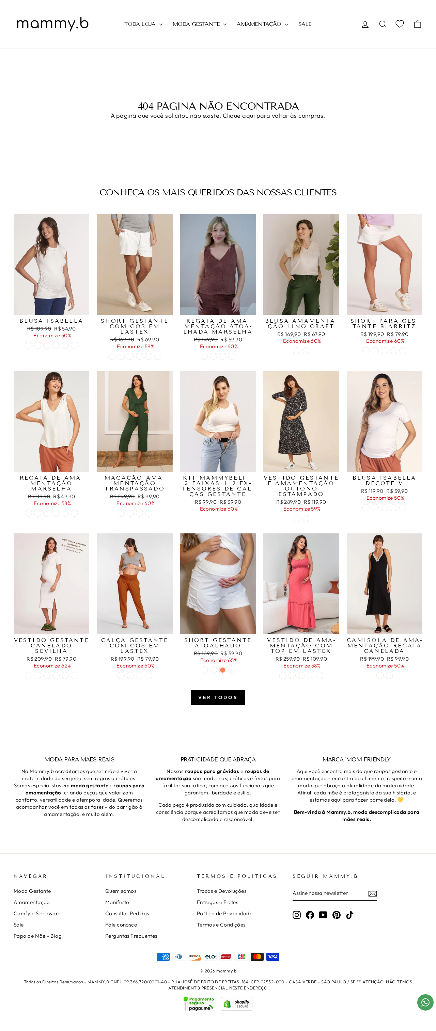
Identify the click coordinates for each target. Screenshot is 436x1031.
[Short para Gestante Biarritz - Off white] (366, 351)
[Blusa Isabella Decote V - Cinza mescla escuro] (403, 507)
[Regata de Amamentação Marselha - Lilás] (74, 513)
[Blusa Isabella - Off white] (28, 345)
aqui (248, 115)
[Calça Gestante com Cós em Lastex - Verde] (148, 675)
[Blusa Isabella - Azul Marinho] (65, 345)
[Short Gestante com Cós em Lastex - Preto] (130, 356)
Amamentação (32, 902)
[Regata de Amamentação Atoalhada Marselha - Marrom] (204, 356)
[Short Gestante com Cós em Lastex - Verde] (148, 356)
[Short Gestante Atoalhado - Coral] (222, 670)
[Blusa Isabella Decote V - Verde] (393, 507)
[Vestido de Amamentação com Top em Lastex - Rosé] (283, 675)
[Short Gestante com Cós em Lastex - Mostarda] (139, 356)
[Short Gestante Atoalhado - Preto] (232, 670)
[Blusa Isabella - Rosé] (56, 345)
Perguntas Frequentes (131, 936)
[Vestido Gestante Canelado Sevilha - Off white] (28, 675)
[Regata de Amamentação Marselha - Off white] (28, 513)
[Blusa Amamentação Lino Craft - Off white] (296, 351)
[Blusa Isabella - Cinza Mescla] (47, 345)
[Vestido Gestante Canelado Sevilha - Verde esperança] (56, 675)
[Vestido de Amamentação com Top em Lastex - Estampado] (310, 675)
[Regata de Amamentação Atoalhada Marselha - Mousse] (222, 356)
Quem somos (121, 891)
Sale (19, 924)
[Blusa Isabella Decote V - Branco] (366, 507)
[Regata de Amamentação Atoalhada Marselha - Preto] (232, 356)
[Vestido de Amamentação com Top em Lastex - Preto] (301, 675)
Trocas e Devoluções (222, 891)
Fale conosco (121, 924)
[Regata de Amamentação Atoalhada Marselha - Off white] (213, 356)
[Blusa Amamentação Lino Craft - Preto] (305, 351)
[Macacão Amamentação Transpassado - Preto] (130, 513)
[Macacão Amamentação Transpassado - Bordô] (139, 513)
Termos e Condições (221, 924)
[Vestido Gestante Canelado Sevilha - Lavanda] (65, 675)
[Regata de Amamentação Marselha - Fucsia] (37, 513)
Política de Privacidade (224, 913)
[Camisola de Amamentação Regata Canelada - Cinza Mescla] (389, 675)
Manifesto (117, 902)
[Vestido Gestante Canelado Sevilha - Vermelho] (74, 675)
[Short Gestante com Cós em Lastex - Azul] (121, 356)
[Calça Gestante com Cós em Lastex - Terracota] (121, 675)
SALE (305, 24)
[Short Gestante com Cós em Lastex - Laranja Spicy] (158, 356)
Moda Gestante (32, 891)
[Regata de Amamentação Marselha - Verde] (56, 513)
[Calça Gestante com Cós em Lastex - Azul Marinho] (139, 675)
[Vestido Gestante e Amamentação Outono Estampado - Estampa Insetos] (296, 518)
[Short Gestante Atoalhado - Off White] (204, 670)
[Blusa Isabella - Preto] (37, 345)
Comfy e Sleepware (37, 913)
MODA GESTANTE (197, 24)
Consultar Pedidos (127, 913)
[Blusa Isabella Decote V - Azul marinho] (384, 507)
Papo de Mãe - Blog (38, 936)
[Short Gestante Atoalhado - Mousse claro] (213, 670)
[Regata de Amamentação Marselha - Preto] (47, 513)
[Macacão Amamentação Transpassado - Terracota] (148, 513)
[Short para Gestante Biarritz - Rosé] (393, 351)
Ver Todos (218, 697)
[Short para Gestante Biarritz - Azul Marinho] (384, 351)
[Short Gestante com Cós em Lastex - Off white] (112, 356)
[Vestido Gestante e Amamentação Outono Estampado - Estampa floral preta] (305, 518)
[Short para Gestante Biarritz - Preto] (375, 351)
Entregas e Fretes (217, 902)
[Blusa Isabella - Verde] (74, 345)
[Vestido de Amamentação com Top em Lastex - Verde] (292, 675)
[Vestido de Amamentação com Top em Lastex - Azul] (319, 675)
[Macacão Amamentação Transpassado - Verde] (121, 513)
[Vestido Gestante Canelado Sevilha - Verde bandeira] (47, 675)
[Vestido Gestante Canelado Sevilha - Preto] (37, 675)
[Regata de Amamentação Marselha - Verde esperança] (65, 513)
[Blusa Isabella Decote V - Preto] (375, 507)
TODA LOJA (140, 24)
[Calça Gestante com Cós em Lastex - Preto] (130, 675)
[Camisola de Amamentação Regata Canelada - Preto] (380, 675)
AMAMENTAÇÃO (260, 24)
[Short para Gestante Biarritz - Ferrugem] (403, 351)
